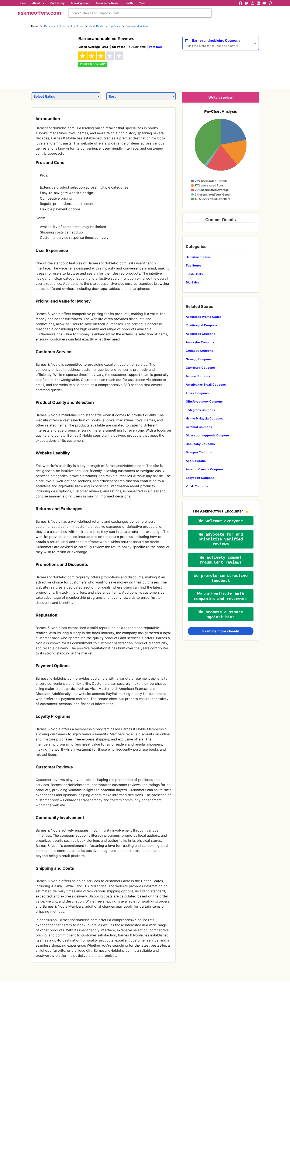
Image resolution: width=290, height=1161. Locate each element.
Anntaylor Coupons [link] (200, 342)
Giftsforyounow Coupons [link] (204, 401)
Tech (142, 3)
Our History (57, 3)
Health (129, 3)
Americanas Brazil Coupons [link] (206, 384)
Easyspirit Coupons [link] (200, 477)
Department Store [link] (54, 26)
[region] (235, 68)
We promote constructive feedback (221, 578)
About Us (38, 3)
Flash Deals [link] (96, 26)
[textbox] (140, 13)
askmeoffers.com (39, 13)
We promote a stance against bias (220, 614)
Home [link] (34, 26)
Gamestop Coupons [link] (200, 367)
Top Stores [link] (77, 26)
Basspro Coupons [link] (199, 452)
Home (22, 3)
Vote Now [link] (155, 47)
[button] (220, 520)
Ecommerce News (107, 3)
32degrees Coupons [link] (200, 410)
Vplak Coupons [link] (197, 486)
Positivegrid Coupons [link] (201, 325)
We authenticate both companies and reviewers (221, 596)
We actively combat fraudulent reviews (221, 560)
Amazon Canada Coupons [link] (205, 469)
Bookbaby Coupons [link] (200, 444)
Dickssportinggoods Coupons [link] (208, 435)
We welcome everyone (220, 520)
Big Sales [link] (114, 26)
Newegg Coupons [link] (199, 359)
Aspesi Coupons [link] (198, 376)
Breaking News (80, 3)
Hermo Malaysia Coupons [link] (204, 418)
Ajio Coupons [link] (196, 460)
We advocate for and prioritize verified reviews (220, 539)
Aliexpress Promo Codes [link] (203, 316)
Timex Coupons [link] (197, 393)
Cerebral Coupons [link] (199, 427)
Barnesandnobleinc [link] (137, 26)
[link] (52, 57)
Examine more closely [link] (220, 631)
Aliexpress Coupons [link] (200, 333)
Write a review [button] (220, 97)
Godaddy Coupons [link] (199, 350)
